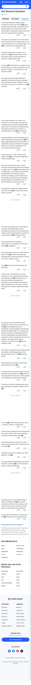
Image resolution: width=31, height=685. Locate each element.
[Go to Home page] (9, 2)
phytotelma (4, 551)
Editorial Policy (20, 616)
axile (17, 580)
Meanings (5, 19)
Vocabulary (5, 620)
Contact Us (19, 610)
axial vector (19, 571)
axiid (17, 577)
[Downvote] (25, 35)
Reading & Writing (7, 626)
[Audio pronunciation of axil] (2, 14)
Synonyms (15, 19)
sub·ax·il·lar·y (20, 546)
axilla (18, 583)
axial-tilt (3, 574)
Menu (27, 2)
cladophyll (4, 557)
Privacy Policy (20, 613)
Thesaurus (5, 610)
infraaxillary (19, 548)
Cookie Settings (20, 620)
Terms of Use (20, 623)
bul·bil (3, 546)
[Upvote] (19, 35)
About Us (18, 607)
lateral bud (19, 551)
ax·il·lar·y (19, 554)
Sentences (25, 19)
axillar (18, 586)
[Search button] (26, 6)
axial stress (4, 571)
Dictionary (4, 607)
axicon (18, 574)
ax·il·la (3, 554)
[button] (21, 2)
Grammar (4, 616)
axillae (3, 586)
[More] (29, 35)
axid (2, 577)
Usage (3, 623)
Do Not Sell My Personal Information (15, 658)
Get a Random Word (15, 639)
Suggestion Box (20, 626)
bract (2, 548)
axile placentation (6, 583)
